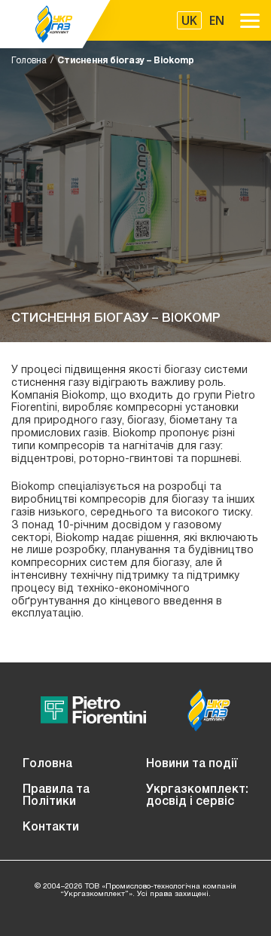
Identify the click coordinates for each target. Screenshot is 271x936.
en (216, 20)
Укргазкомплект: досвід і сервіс (197, 796)
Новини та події (192, 764)
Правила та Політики (56, 796)
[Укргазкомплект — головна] (56, 24)
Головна (29, 61)
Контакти (51, 827)
